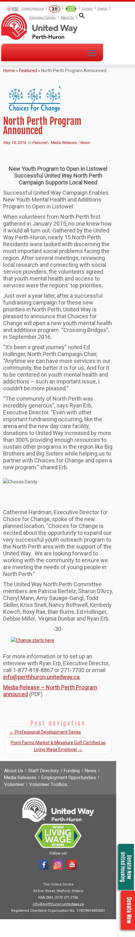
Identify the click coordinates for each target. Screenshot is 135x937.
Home (9, 70)
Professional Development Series (45, 732)
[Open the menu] (92, 53)
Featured (28, 70)
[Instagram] (58, 864)
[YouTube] (72, 864)
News (84, 142)
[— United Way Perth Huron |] (67, 26)
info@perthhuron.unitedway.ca (41, 677)
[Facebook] (44, 864)
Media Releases (64, 142)
